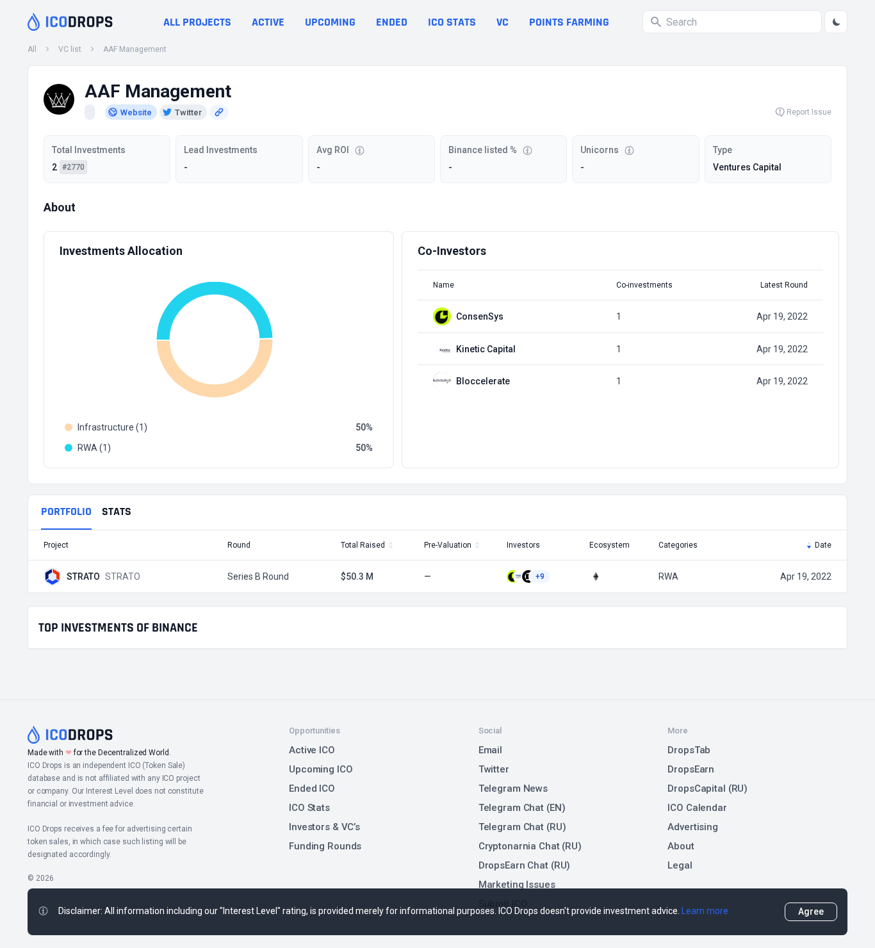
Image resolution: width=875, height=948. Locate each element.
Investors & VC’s (324, 827)
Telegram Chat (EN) (522, 807)
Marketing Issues (516, 884)
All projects (197, 22)
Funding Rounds (325, 846)
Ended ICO (312, 788)
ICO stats (452, 22)
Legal (679, 865)
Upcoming (330, 22)
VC (502, 22)
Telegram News (513, 788)
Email (490, 750)
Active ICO (312, 750)
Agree (811, 911)
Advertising (692, 827)
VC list (69, 49)
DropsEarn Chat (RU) (524, 865)
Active (268, 22)
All (32, 49)
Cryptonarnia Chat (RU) (530, 846)
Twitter (493, 769)
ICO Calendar (697, 807)
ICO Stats (309, 807)
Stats (116, 511)
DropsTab (688, 750)
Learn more (705, 911)
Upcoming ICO (321, 769)
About (680, 846)
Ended (391, 22)
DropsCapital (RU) (707, 788)
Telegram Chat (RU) (522, 827)
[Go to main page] (70, 22)
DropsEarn (690, 769)
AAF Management (135, 49)
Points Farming (569, 22)
